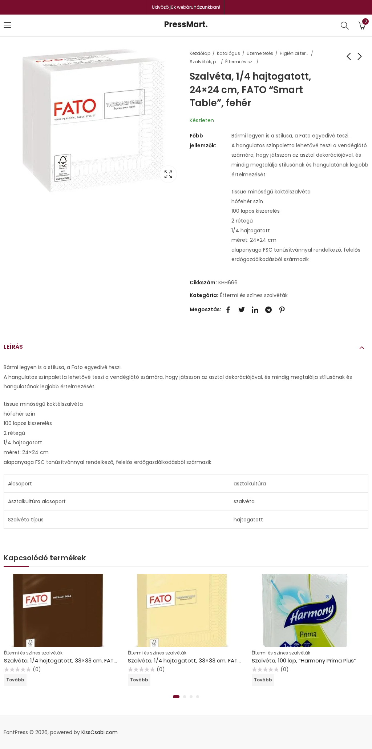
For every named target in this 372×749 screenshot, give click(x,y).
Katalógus (228, 53)
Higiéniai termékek (294, 53)
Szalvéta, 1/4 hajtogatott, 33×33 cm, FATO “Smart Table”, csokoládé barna (104, 660)
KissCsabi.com (99, 732)
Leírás (13, 347)
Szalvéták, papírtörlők (204, 62)
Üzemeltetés (260, 53)
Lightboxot (168, 174)
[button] (176, 696)
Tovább (15, 680)
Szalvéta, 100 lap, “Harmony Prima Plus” (304, 660)
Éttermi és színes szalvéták (239, 62)
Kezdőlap (200, 53)
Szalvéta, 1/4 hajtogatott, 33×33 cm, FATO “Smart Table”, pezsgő (216, 660)
